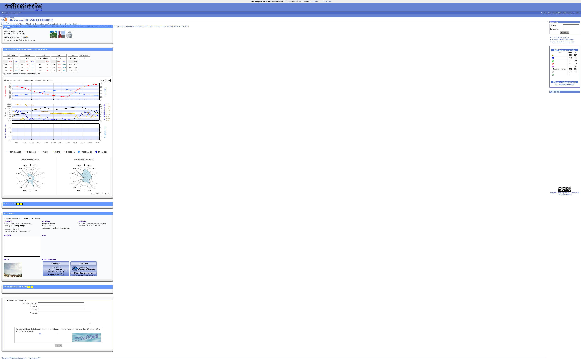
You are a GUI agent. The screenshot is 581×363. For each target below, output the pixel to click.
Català (2, 28)
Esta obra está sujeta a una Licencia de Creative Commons (564, 193)
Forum (23, 24)
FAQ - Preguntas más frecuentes (43, 24)
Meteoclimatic (8, 18)
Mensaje (33, 313)
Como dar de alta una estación (34, 26)
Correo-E (33, 307)
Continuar (327, 2)
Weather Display (73, 26)
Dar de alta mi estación (560, 38)
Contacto (61, 24)
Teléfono (33, 310)
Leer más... (315, 2)
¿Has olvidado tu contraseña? (563, 39)
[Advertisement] (523, 7)
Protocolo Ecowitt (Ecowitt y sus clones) (107, 26)
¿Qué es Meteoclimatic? (10, 24)
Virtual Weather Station (56, 26)
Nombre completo (30, 303)
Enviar (58, 345)
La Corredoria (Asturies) (564, 84)
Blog (28, 24)
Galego (9, 28)
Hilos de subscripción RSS (178, 26)
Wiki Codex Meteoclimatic (10, 26)
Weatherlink (86, 26)
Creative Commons (73, 24)
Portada (6, 16)
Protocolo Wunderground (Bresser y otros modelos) (145, 26)
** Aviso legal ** (34, 358)
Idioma (5, 22)
